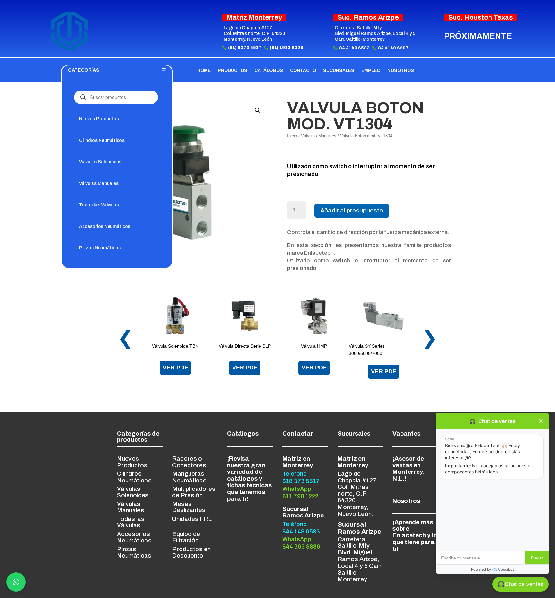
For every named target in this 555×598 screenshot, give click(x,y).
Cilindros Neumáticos (102, 140)
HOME (204, 70)
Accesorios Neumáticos (104, 226)
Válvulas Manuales (99, 183)
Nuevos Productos (99, 119)
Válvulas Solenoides (100, 162)
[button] (257, 110)
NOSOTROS (400, 70)
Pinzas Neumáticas (100, 248)
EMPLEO (370, 70)
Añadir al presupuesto (351, 210)
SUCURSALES (338, 70)
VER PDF (175, 367)
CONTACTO (303, 70)
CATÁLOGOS (268, 70)
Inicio (292, 136)
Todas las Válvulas (99, 205)
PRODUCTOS (232, 70)
